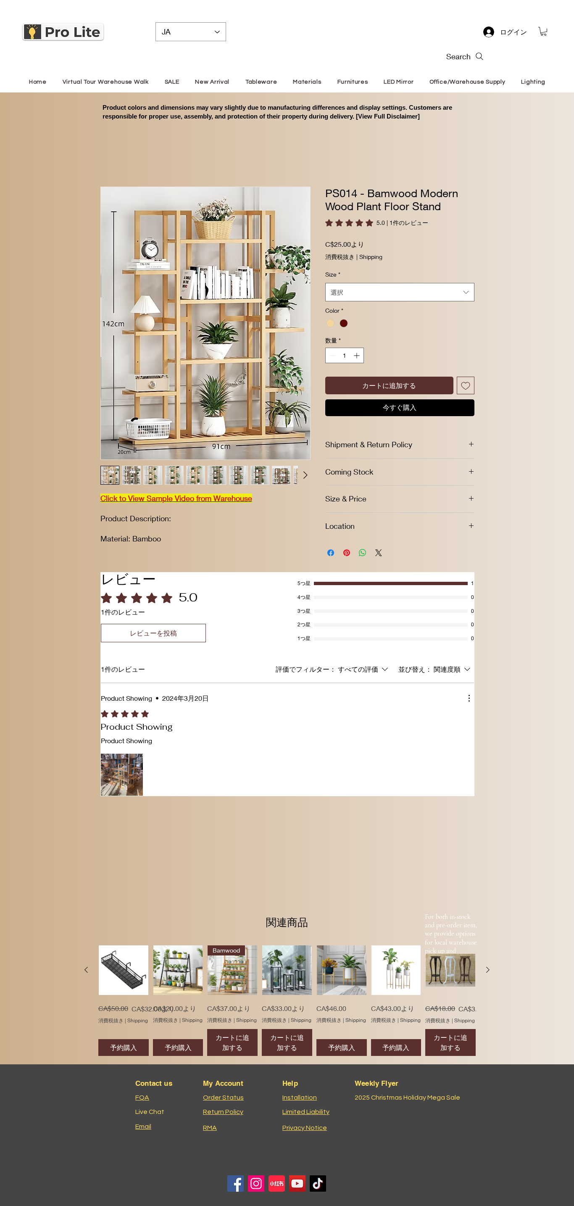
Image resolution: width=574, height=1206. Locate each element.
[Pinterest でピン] (347, 543)
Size (332, 264)
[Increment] (357, 345)
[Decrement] (331, 345)
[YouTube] (297, 1183)
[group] (287, 1001)
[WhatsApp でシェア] (363, 543)
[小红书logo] (277, 1183)
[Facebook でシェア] (331, 543)
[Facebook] (235, 1183)
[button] (543, 31)
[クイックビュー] (123, 970)
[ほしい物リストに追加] (465, 375)
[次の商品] (488, 970)
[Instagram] (256, 1183)
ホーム (110, 156)
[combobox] (399, 282)
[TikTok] (318, 1183)
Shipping (370, 246)
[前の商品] (86, 970)
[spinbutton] (344, 345)
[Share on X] (379, 543)
